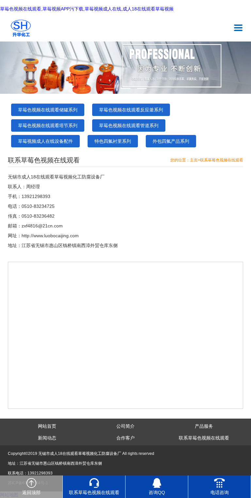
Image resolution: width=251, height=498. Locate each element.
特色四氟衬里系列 (112, 141)
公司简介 (125, 426)
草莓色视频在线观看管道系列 (129, 125)
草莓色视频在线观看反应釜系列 (131, 109)
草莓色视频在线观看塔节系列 (47, 125)
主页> (195, 160)
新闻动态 (47, 437)
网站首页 (47, 426)
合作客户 (125, 437)
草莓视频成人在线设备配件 (45, 141)
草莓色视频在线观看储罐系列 (47, 109)
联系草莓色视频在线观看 (221, 160)
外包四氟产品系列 (171, 141)
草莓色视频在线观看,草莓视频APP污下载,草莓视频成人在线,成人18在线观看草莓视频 (87, 9)
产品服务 (204, 426)
